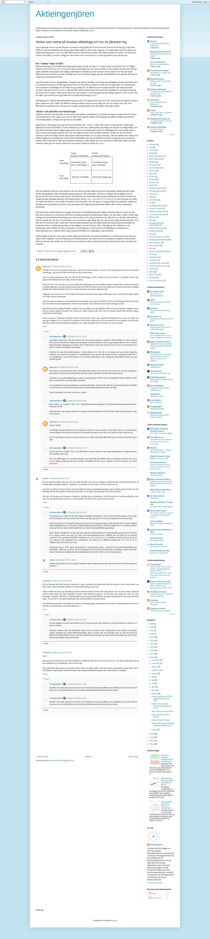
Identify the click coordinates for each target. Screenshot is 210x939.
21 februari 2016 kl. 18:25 (66, 560)
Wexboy (153, 448)
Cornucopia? (155, 565)
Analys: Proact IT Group (160, 720)
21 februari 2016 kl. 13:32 (76, 401)
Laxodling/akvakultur (157, 214)
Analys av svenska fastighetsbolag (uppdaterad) (167, 758)
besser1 (153, 41)
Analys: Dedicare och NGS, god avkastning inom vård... (162, 698)
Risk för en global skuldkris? (160, 64)
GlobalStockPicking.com (160, 119)
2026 (152, 624)
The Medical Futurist (158, 592)
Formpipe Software (156, 188)
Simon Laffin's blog (158, 511)
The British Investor (158, 462)
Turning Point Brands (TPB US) (161, 121)
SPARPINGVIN (156, 413)
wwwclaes (47, 267)
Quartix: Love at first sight (159, 553)
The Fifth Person (156, 437)
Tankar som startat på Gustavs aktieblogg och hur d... (161, 706)
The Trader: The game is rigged (161, 433)
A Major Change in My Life (159, 458)
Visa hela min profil (154, 883)
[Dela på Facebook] (90, 251)
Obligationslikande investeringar (156, 224)
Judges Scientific (155, 209)
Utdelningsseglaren (158, 377)
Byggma (152, 162)
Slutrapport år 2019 (156, 396)
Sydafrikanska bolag (157, 263)
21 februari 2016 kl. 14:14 (68, 422)
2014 (152, 737)
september (156, 670)
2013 (152, 741)
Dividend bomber (157, 365)
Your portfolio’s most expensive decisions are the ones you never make (161, 442)
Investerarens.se (157, 325)
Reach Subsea (155, 243)
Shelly (151, 254)
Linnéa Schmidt (156, 538)
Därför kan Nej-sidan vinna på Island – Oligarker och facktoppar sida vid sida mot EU (161, 586)
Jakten (153, 110)
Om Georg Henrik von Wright (160, 611)
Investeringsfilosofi (156, 206)
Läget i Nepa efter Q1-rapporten (161, 112)
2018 (152, 651)
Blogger (114, 921)
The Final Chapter (156, 475)
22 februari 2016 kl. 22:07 (76, 620)
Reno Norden (154, 246)
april (154, 687)
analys (101, 143)
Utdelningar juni (155, 367)
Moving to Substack (157, 129)
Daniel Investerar (157, 79)
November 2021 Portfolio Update (161, 507)
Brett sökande (154, 159)
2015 (152, 734)
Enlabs (152, 177)
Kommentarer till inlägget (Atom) (61, 761)
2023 (152, 634)
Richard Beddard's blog (159, 551)
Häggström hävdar (157, 609)
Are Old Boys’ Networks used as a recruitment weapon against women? (161, 515)
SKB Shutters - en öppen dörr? (160, 73)
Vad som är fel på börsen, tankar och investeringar (166, 805)
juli (153, 677)
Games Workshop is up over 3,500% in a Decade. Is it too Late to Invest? (160, 467)
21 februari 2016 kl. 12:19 (76, 337)
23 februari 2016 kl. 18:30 (76, 698)
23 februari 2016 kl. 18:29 (76, 684)
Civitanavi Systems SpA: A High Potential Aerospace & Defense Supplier (161, 346)
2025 (152, 627)
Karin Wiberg (155, 400)
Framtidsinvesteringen (159, 71)
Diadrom (152, 171)
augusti (155, 674)
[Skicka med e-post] (82, 251)
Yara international (156, 281)
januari (155, 730)
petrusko (153, 308)
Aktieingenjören (65, 14)
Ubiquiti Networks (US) (158, 266)
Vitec (151, 272)
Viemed (152, 269)
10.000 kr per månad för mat (160, 373)
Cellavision (153, 165)
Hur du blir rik (155, 317)
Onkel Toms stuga (157, 333)
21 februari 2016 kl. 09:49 (59, 478)
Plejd (151, 234)
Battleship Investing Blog (160, 490)
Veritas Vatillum (156, 521)
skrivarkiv (47, 581)
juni (153, 680)
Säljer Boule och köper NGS (162, 711)
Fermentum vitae (157, 291)
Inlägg (153, 893)
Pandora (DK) (154, 231)
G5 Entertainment (108, 199)
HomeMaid (153, 200)
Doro (90, 199)
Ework (151, 185)
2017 (152, 654)
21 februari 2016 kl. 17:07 (76, 448)
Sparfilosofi (153, 257)
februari (155, 694)
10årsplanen (155, 352)
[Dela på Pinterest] (92, 251)
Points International (156, 534)
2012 (152, 744)
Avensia (152, 150)
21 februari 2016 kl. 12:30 (76, 512)
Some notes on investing (158, 546)
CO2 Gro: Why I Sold (157, 492)
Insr (150, 203)
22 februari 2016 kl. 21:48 (62, 581)
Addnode (152, 145)
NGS (151, 220)
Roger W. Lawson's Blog (160, 456)
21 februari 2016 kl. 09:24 (62, 267)
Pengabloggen (156, 407)
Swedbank (153, 260)
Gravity (152, 194)
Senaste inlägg (42, 757)
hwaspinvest (155, 394)
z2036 (152, 300)
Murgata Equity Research (160, 52)
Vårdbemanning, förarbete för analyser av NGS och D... (162, 724)
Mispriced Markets (157, 473)
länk (91, 31)
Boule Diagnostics (156, 156)
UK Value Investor (157, 496)
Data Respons (154, 168)
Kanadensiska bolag (157, 211)
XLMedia (152, 278)
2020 (152, 644)
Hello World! (154, 498)
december (156, 660)
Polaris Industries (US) (158, 237)
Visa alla (171, 134)
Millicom (152, 217)
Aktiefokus (154, 100)
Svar (47, 332)
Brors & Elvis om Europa (160, 581)
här (78, 127)
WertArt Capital (156, 544)
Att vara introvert (156, 402)
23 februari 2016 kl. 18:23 (62, 653)
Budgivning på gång (157, 409)
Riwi (151, 249)
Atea (94, 199)
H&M (151, 197)
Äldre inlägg (133, 757)
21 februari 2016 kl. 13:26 (68, 367)
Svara (45, 326)
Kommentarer (155, 898)
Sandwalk (154, 600)
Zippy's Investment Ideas (160, 342)
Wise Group (153, 275)
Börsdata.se (62, 90)
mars (154, 690)
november (156, 663)
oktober (155, 667)
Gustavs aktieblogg (158, 89)
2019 (152, 647)
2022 (152, 637)
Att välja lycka (156, 371)
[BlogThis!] (84, 251)
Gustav (45, 478)
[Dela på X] (87, 251)
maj (153, 684)
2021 (152, 641)
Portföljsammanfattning (158, 240)
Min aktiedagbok (156, 386)
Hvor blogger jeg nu (157, 540)
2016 (152, 657)
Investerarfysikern (157, 62)
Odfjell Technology (156, 228)
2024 (152, 631)
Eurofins (152, 182)
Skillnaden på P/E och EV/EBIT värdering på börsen (167, 781)
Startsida (88, 757)
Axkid (151, 153)
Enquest (152, 179)
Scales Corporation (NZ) (158, 251)
